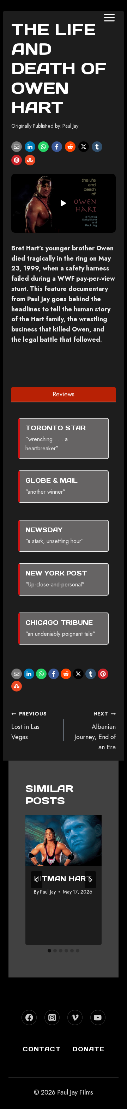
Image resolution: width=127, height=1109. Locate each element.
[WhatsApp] (43, 146)
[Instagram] (52, 1017)
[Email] (16, 146)
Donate (88, 1049)
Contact (42, 1049)
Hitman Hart (63, 878)
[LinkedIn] (30, 146)
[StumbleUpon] (30, 160)
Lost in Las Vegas (29, 726)
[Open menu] (109, 17)
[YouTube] (97, 1017)
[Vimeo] (75, 1017)
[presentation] (63, 840)
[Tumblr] (97, 146)
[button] (63, 203)
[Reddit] (70, 146)
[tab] (63, 394)
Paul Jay (70, 125)
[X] (83, 146)
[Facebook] (57, 146)
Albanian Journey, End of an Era (95, 730)
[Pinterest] (16, 160)
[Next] (90, 879)
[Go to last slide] (36, 879)
